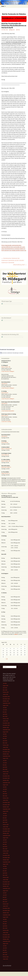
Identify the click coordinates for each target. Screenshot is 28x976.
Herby (18, 29)
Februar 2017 (5, 904)
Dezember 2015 (6, 934)
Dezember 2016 (6, 908)
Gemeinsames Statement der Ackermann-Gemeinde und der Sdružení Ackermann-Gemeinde (12, 260)
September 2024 (6, 703)
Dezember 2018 (6, 855)
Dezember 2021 (6, 776)
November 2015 (6, 937)
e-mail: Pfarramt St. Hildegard (7, 371)
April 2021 (5, 793)
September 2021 (6, 782)
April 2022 (5, 767)
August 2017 (5, 890)
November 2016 (6, 910)
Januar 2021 (5, 800)
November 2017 (6, 884)
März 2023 (5, 743)
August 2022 (5, 758)
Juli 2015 (5, 945)
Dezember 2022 (6, 749)
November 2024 (6, 698)
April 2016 (5, 926)
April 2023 (5, 740)
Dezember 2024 (6, 696)
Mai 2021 (5, 791)
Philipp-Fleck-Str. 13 (5, 473)
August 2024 (5, 705)
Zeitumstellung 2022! (20, 265)
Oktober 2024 (6, 701)
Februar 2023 (5, 745)
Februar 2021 (5, 798)
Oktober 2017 (6, 886)
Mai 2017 (5, 897)
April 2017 (5, 899)
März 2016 (5, 928)
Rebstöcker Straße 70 (6, 467)
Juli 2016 (5, 919)
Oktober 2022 (6, 754)
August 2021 (5, 784)
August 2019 (5, 837)
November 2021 (6, 778)
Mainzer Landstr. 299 (5, 367)
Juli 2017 (5, 892)
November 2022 (6, 751)
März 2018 (5, 875)
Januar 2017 (5, 906)
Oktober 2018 (6, 859)
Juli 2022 (5, 760)
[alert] (14, 353)
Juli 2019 (5, 840)
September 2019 (6, 835)
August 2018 (5, 864)
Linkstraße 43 (4, 403)
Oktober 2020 (6, 806)
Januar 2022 (5, 773)
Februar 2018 (5, 877)
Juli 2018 (5, 866)
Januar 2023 (5, 747)
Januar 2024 (5, 720)
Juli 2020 (5, 813)
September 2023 (6, 729)
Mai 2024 (5, 712)
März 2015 (5, 954)
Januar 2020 (5, 826)
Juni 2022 (5, 762)
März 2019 (5, 848)
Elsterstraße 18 (4, 392)
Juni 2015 (5, 948)
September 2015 (6, 941)
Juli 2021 (5, 787)
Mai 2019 (5, 844)
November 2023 (6, 725)
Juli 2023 (5, 734)
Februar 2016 (5, 930)
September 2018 (6, 862)
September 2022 (6, 756)
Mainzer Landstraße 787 (6, 448)
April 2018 (5, 873)
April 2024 (5, 714)
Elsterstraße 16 (4, 415)
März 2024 (5, 716)
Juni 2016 (5, 921)
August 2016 (5, 917)
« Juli (6, 658)
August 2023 (5, 731)
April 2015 (5, 952)
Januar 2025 (5, 694)
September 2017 (6, 888)
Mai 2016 (5, 923)
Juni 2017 (5, 895)
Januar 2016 (5, 932)
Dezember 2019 (6, 829)
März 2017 (5, 901)
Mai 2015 (5, 950)
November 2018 (6, 857)
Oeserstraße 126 (5, 454)
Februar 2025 (5, 692)
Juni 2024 (5, 709)
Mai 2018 (5, 870)
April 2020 (5, 820)
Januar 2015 (5, 959)
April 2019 (5, 846)
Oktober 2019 (6, 833)
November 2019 (6, 831)
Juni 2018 (5, 868)
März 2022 (5, 769)
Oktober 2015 (6, 939)
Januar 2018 (5, 879)
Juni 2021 (5, 789)
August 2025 (5, 685)
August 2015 (5, 943)
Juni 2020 (5, 815)
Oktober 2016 (6, 912)
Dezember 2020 (6, 802)
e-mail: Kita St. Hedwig (6, 421)
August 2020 (5, 811)
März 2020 (5, 822)
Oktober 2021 (6, 780)
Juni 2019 (5, 842)
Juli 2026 (5, 683)
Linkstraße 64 (4, 436)
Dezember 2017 (6, 881)
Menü (2, 6)
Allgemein (12, 29)
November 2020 (6, 804)
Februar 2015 (5, 956)
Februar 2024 (5, 718)
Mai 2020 (5, 817)
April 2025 (5, 687)
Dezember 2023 (6, 723)
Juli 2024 (5, 707)
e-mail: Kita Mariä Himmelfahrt (7, 410)
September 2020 (6, 809)
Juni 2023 (5, 736)
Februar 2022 (5, 771)
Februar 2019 (5, 851)
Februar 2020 (5, 824)
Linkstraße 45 (4, 383)
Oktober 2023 (6, 727)
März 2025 (5, 690)
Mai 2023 (5, 738)
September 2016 (6, 915)
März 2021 (5, 795)
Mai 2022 (5, 765)
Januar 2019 (5, 853)
